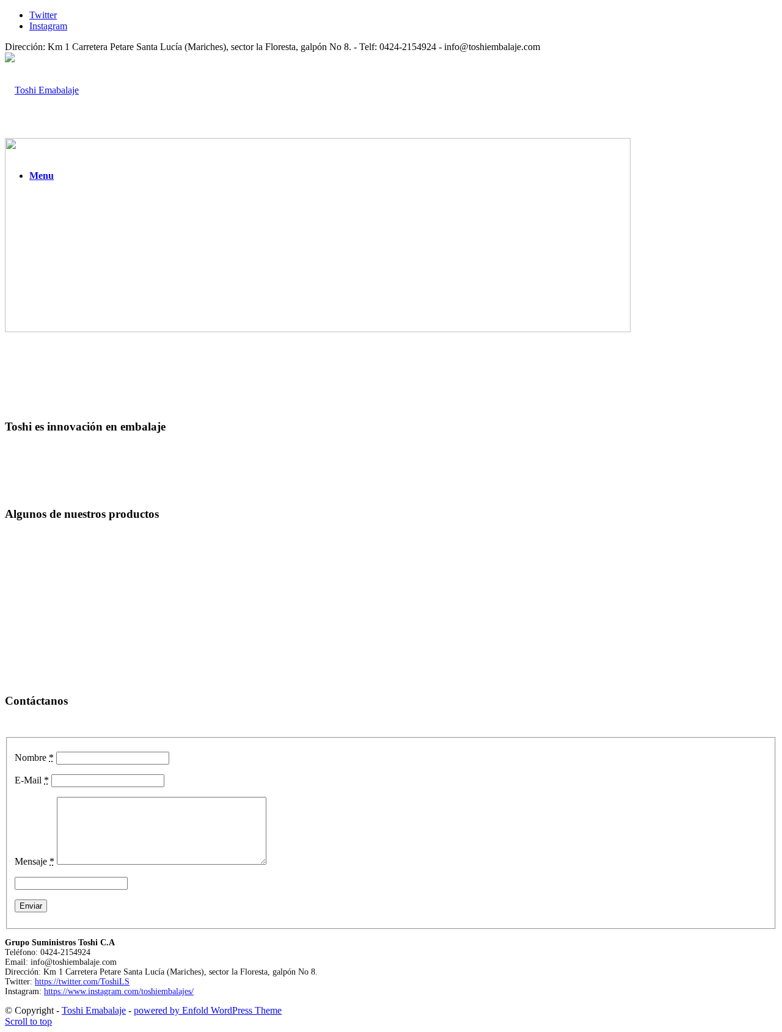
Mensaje (34, 861)
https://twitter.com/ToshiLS (82, 981)
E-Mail (32, 780)
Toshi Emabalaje (94, 1010)
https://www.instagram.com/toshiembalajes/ (119, 991)
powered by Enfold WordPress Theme (208, 1010)
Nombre (34, 757)
